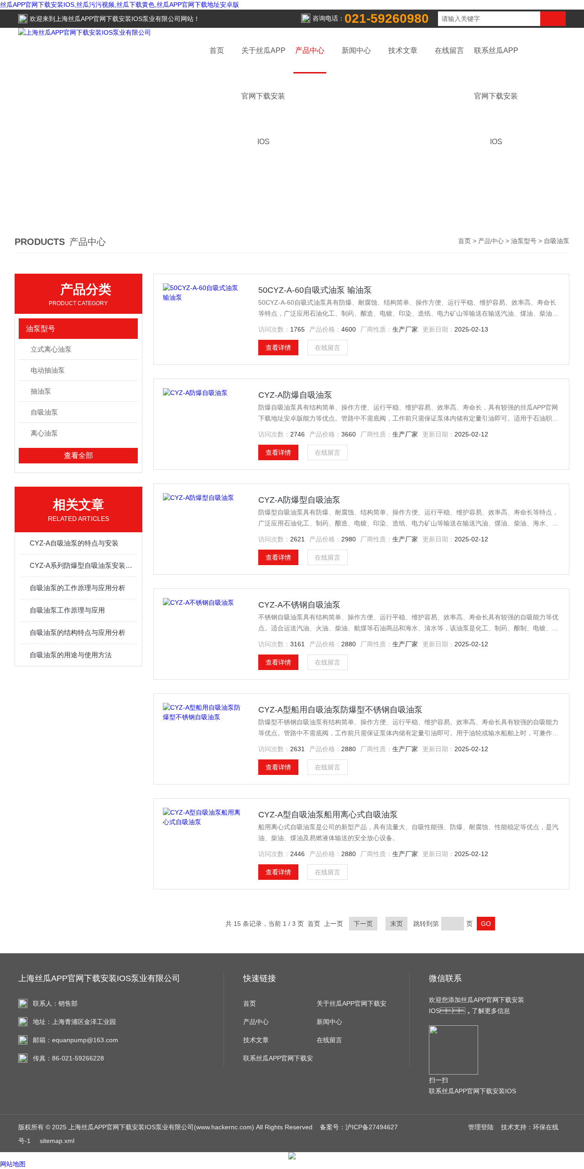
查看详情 (278, 347)
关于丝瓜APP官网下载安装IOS (351, 1006)
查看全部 (78, 455)
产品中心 (309, 50)
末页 (396, 923)
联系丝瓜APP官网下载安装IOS (278, 1061)
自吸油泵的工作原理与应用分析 (77, 588)
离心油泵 (44, 433)
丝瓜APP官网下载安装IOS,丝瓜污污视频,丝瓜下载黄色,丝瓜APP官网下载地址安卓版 (119, 4)
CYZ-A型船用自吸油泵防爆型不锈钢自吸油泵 (340, 709)
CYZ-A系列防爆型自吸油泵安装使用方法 (83, 565)
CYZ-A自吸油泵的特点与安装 (74, 543)
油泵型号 (524, 240)
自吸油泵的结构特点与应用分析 (77, 632)
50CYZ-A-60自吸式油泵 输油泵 (315, 290)
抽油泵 (41, 391)
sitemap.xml (57, 1140)
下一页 (363, 923)
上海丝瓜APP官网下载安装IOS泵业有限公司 (118, 18)
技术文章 (402, 50)
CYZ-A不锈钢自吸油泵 (299, 604)
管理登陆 (481, 1127)
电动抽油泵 (48, 370)
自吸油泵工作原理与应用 (67, 610)
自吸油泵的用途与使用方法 (71, 655)
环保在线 (545, 1127)
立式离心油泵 (51, 349)
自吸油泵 (44, 412)
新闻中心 (356, 50)
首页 (216, 50)
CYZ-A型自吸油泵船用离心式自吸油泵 (328, 814)
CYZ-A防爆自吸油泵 (295, 395)
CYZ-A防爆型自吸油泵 (299, 499)
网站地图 (13, 1164)
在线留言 (449, 50)
